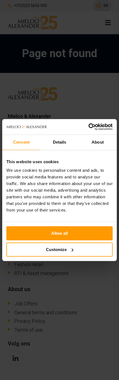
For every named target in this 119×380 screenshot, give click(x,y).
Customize (56, 249)
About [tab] (98, 142)
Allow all (59, 233)
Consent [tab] (21, 142)
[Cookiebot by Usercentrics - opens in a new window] (88, 126)
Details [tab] (59, 142)
